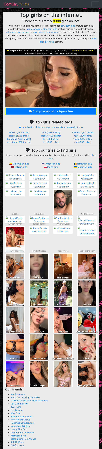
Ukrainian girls (84, 167)
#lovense (82, 50)
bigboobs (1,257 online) (19, 139)
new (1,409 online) (83, 135)
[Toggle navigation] (95, 4)
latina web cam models (17, 32)
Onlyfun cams (17, 445)
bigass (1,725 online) (19, 135)
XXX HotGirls (17, 442)
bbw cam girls (68, 25)
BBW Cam (15, 413)
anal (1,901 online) (51, 132)
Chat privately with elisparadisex (53, 111)
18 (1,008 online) (51, 139)
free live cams (17, 394)
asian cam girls (34, 29)
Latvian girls (21, 167)
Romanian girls (84, 163)
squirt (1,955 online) (19, 132)
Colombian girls (21, 163)
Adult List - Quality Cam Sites (25, 397)
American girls (53, 163)
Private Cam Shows (20, 419)
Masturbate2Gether (20, 426)
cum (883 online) (83, 142)
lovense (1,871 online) (83, 132)
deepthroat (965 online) (19, 142)
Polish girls (52, 167)
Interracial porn (18, 435)
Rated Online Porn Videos (23, 439)
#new (90, 50)
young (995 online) (82, 139)
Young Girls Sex (18, 429)
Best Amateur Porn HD (21, 416)
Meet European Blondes (22, 432)
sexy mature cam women (45, 32)
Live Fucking (16, 410)
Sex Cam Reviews (19, 403)
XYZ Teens (15, 407)
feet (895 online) (51, 142)
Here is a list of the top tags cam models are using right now (52, 127)
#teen (74, 50)
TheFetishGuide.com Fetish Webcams (29, 400)
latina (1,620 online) (51, 135)
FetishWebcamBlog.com (22, 423)
